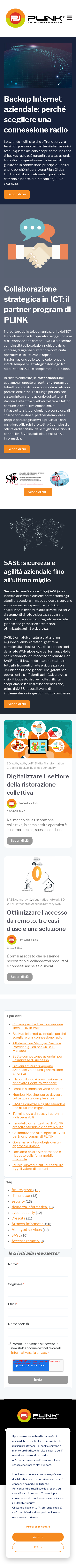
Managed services (30, 1230)
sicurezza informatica (32, 1207)
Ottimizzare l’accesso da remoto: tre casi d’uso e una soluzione (37, 920)
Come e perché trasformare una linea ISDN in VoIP (37, 1026)
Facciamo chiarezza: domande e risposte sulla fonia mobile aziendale (36, 1155)
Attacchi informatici (31, 1224)
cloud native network (46, 899)
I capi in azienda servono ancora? (37, 1089)
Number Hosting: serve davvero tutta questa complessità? (37, 1096)
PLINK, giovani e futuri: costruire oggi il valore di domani (37, 1167)
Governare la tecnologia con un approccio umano (36, 1144)
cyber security (26, 1213)
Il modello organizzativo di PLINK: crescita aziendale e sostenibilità (38, 1125)
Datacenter (22, 903)
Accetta (38, 1537)
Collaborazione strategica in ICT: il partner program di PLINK (38, 1134)
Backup (24, 767)
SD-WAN (12, 763)
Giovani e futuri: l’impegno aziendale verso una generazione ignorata (37, 1069)
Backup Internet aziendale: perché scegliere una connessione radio (39, 1035)
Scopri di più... (38, 492)
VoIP (30, 763)
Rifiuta (38, 1547)
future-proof (25, 1190)
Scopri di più (17, 194)
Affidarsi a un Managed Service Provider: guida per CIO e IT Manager (36, 1046)
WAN (22, 763)
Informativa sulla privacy (29, 1353)
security (21, 1201)
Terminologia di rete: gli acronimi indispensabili (37, 1115)
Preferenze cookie (38, 1526)
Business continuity (43, 767)
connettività (23, 899)
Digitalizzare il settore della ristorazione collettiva (38, 784)
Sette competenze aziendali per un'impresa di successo (37, 1058)
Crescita (12, 767)
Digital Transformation (49, 763)
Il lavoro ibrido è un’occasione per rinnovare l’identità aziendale (38, 1081)
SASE (10, 899)
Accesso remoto (42, 903)
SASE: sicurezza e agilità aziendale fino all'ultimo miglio (38, 1106)
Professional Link (28, 803)
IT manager (24, 1196)
